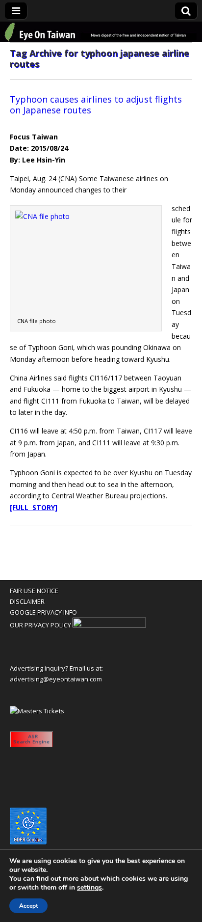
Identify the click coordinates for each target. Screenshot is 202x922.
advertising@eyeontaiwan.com (56, 679)
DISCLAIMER (27, 601)
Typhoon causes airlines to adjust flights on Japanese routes (96, 104)
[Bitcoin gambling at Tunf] (109, 625)
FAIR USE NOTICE (34, 590)
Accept (28, 906)
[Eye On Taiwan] (101, 32)
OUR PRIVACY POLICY (40, 625)
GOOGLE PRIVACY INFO (43, 612)
